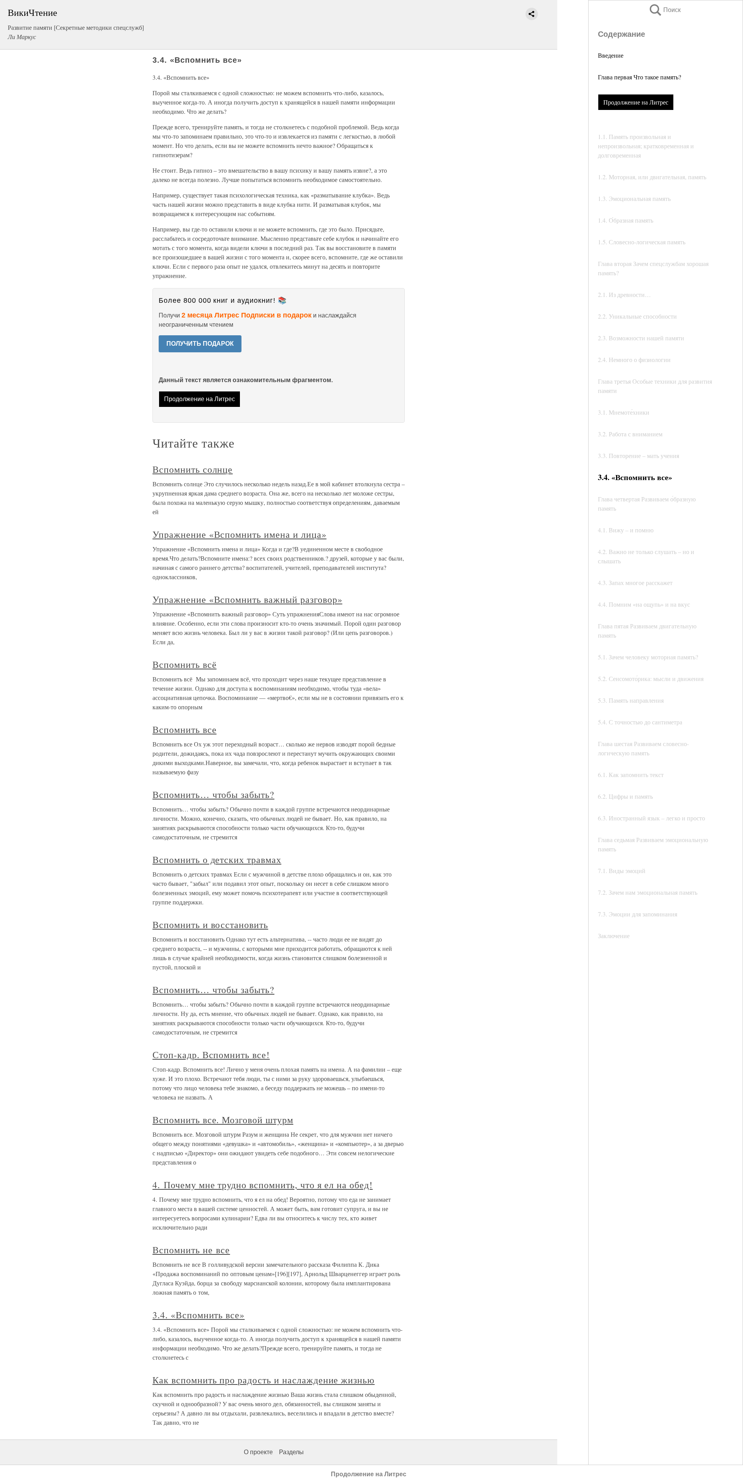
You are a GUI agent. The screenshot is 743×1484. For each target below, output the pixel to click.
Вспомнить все (184, 729)
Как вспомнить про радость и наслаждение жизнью (263, 1380)
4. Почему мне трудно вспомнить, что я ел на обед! (262, 1185)
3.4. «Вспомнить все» (198, 1315)
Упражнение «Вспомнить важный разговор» (247, 599)
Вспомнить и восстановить (210, 924)
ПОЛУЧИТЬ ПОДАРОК (200, 343)
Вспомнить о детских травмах (216, 859)
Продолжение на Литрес (635, 102)
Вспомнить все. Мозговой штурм (222, 1119)
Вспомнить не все (191, 1250)
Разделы (291, 1452)
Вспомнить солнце (192, 469)
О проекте (258, 1452)
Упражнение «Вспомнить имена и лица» (239, 534)
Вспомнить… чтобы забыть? (213, 794)
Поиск (664, 10)
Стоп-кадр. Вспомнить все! (211, 1054)
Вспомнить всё (184, 664)
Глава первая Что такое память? (639, 77)
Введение (610, 55)
